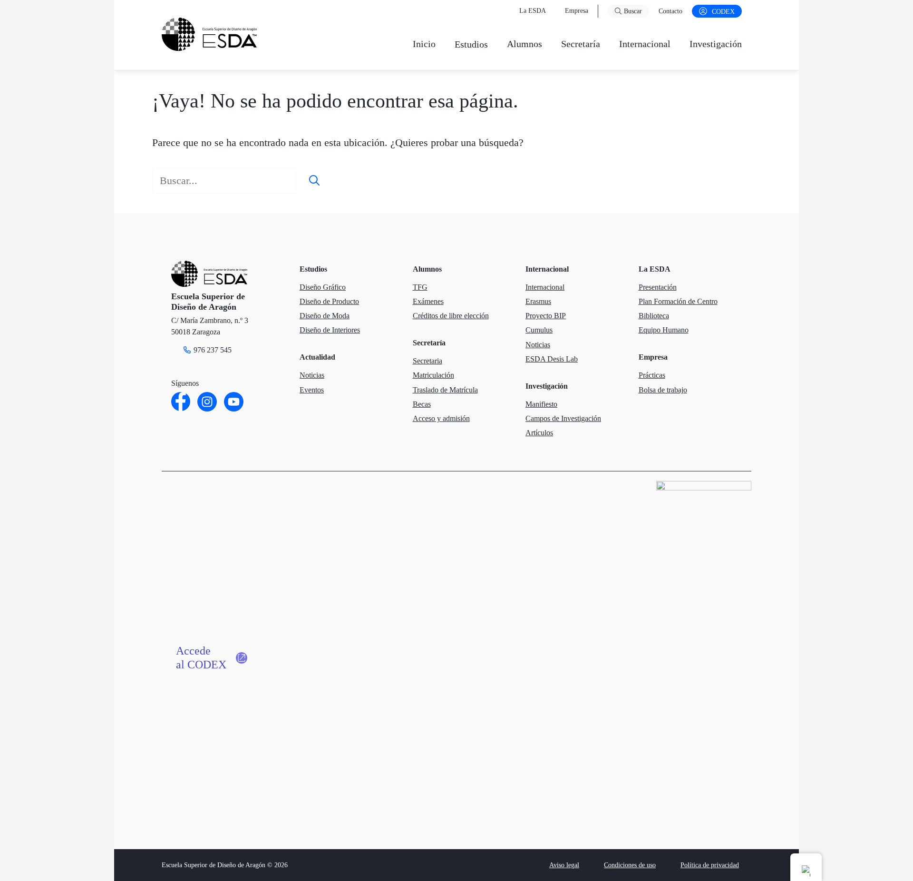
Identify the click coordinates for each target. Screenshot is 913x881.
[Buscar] (314, 180)
